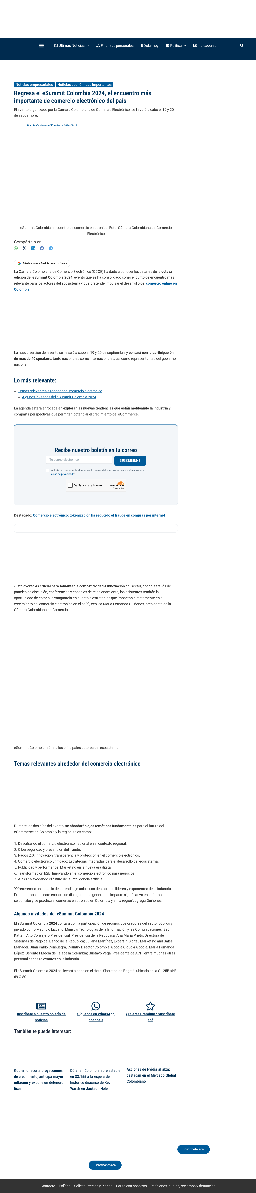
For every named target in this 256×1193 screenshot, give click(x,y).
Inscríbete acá (193, 1149)
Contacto (48, 1186)
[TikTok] (43, 1146)
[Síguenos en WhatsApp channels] (96, 1006)
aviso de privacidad (62, 474)
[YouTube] (50, 1146)
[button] (71, 45)
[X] (24, 248)
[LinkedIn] (33, 248)
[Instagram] (35, 1146)
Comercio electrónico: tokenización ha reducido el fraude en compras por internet (99, 515)
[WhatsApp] (16, 248)
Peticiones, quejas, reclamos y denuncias (182, 1186)
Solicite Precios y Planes (93, 1186)
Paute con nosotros (131, 1186)
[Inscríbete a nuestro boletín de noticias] (41, 1006)
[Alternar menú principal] (41, 45)
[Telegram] (51, 248)
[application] (87, 45)
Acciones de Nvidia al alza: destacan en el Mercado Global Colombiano (151, 1075)
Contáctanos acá (105, 1165)
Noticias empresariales (34, 84)
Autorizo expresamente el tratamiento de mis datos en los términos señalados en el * (98, 472)
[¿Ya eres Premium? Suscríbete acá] (150, 1006)
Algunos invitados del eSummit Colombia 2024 (59, 397)
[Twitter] (20, 1146)
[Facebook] (42, 248)
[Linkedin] (28, 1146)
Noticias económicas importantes (84, 84)
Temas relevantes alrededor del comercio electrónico (60, 391)
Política (64, 1186)
